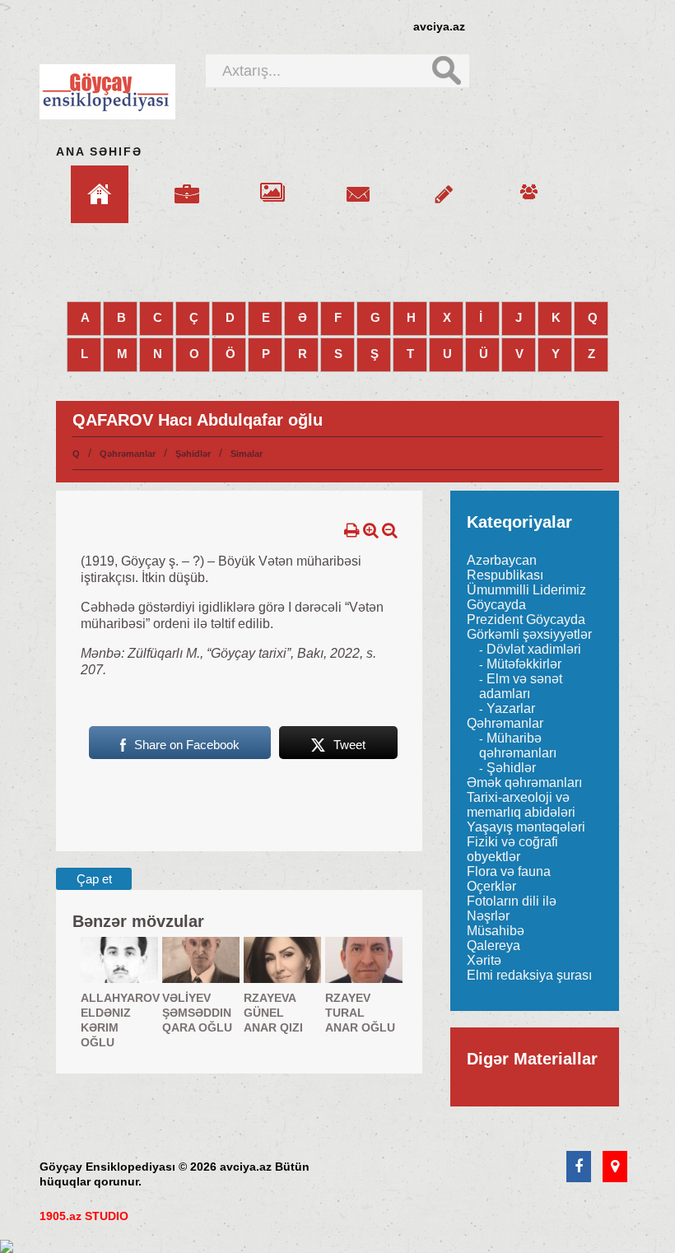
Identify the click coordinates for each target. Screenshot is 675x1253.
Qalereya (272, 184)
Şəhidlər (193, 454)
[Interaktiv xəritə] (614, 1167)
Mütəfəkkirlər (523, 664)
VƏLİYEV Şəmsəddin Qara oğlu (197, 1012)
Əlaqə (358, 184)
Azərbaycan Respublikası (505, 567)
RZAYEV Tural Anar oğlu (360, 1012)
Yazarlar (510, 708)
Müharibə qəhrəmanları (517, 745)
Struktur (187, 184)
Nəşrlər (488, 916)
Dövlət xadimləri (533, 649)
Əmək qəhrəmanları (524, 783)
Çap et (94, 879)
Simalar (246, 454)
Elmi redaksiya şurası (529, 975)
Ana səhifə (99, 151)
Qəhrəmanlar (128, 454)
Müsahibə (495, 931)
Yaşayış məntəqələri (526, 827)
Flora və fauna (509, 871)
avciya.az (439, 26)
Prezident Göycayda (526, 619)
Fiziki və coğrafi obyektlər (512, 849)
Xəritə (484, 960)
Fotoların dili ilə (511, 901)
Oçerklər (491, 886)
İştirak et (443, 184)
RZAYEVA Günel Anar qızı (273, 1012)
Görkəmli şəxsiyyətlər (529, 634)
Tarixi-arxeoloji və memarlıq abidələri (521, 804)
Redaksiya (529, 184)
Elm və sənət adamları (520, 686)
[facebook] (578, 1167)
